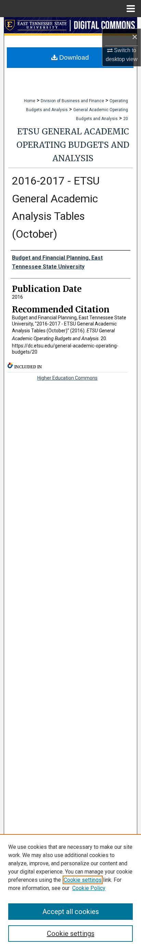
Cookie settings (83, 880)
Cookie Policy (88, 888)
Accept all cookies (70, 911)
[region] (70, 892)
